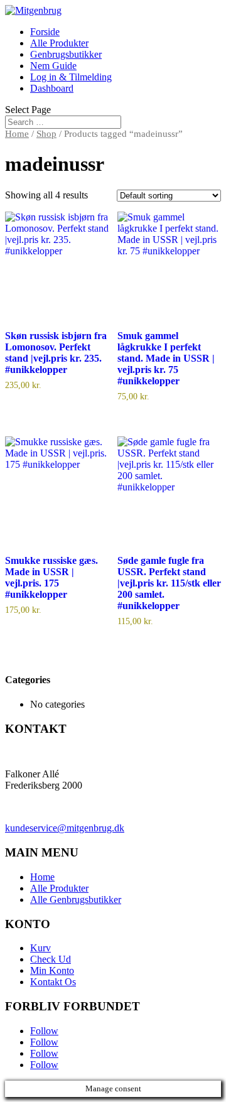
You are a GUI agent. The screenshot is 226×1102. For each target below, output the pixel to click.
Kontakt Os (53, 981)
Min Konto (52, 970)
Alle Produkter (59, 43)
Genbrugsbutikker (66, 54)
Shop (46, 134)
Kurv (40, 948)
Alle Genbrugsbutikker (75, 899)
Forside (45, 31)
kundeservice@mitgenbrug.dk (64, 828)
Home (17, 134)
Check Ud (50, 959)
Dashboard (51, 88)
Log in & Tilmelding (71, 77)
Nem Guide (53, 65)
